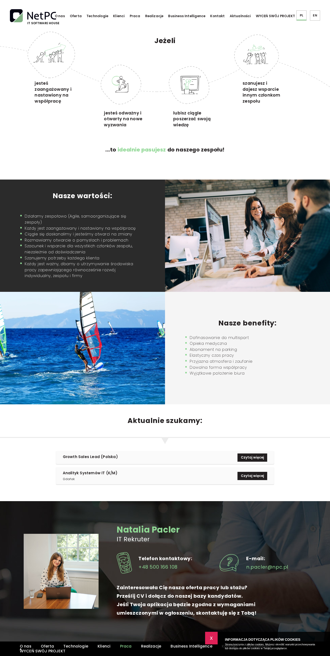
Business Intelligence (186, 16)
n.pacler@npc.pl (267, 567)
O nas (60, 16)
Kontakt (217, 16)
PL (301, 15)
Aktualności (240, 16)
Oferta (76, 16)
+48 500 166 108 (158, 567)
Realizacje (154, 16)
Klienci (119, 16)
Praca (135, 16)
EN (315, 15)
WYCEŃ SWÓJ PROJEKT (275, 16)
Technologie (97, 16)
